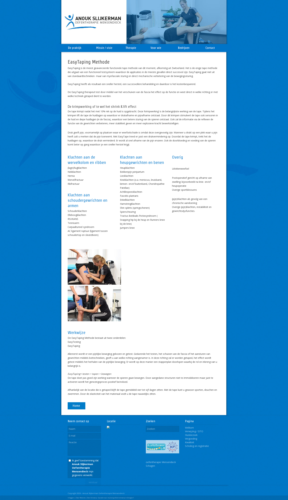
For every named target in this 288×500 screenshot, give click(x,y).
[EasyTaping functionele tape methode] (94, 320)
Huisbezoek (191, 435)
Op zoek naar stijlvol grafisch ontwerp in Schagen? (116, 498)
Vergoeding (191, 438)
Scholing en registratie (197, 446)
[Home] (76, 408)
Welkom (189, 427)
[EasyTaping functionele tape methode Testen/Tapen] (94, 283)
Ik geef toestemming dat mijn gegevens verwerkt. (85, 468)
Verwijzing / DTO (194, 431)
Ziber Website (81, 498)
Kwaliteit (189, 442)
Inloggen (71, 498)
